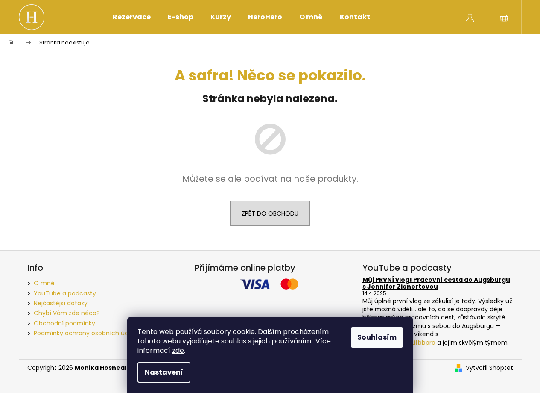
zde (178, 350)
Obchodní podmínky (64, 323)
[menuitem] (131, 17)
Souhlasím (377, 337)
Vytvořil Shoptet (489, 368)
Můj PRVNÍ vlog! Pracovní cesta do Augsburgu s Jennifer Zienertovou (436, 283)
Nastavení (164, 372)
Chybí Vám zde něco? (67, 313)
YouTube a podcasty (65, 293)
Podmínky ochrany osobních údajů (85, 333)
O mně (44, 283)
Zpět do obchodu (270, 213)
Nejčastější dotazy (61, 303)
